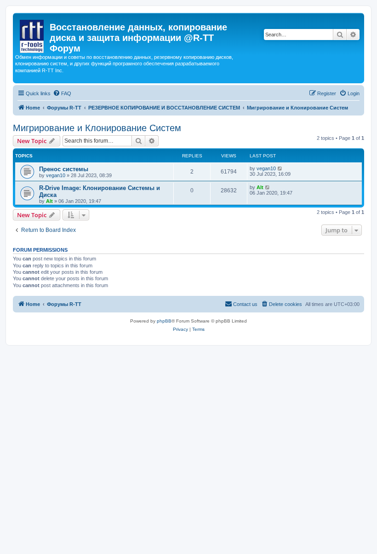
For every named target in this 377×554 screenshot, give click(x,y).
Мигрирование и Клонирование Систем (97, 128)
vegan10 (55, 175)
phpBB (164, 320)
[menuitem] (62, 93)
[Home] (32, 34)
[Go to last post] (280, 168)
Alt (49, 201)
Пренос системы (63, 169)
